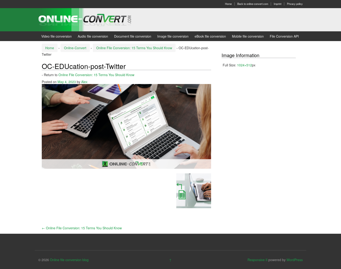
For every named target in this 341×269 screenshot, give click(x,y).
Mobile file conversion (248, 36)
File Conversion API (284, 36)
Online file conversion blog (69, 259)
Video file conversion (56, 36)
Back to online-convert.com (252, 4)
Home (228, 4)
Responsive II (257, 259)
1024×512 (244, 65)
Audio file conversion (93, 36)
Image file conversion (173, 36)
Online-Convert (75, 47)
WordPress (294, 259)
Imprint (277, 4)
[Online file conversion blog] (91, 19)
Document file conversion (132, 36)
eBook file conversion (210, 36)
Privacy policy (295, 4)
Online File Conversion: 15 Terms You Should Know (134, 47)
